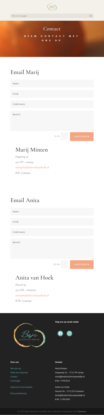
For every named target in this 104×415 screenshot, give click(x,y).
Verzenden (82, 136)
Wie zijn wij (15, 368)
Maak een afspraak (19, 372)
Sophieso (82, 411)
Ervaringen (15, 380)
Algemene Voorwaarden (21, 387)
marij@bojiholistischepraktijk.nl (32, 167)
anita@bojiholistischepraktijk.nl (32, 295)
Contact (13, 376)
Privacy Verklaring (18, 393)
